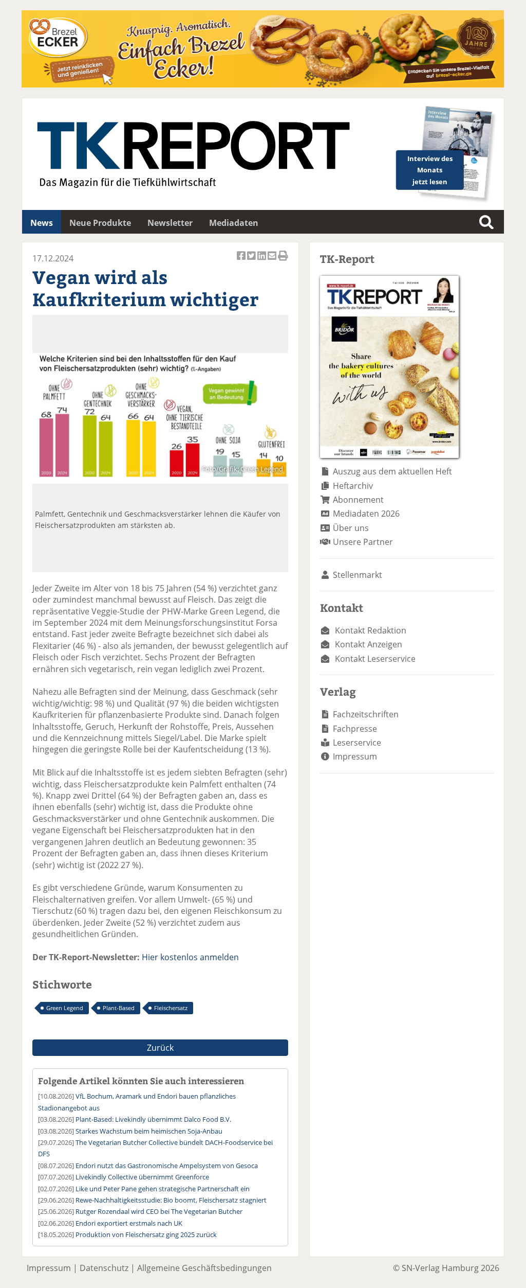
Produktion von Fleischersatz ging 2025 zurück (146, 1234)
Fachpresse (355, 728)
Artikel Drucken (283, 261)
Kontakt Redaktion (370, 630)
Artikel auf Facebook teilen (242, 261)
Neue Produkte (100, 222)
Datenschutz (104, 1268)
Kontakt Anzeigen (368, 644)
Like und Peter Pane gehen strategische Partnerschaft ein (163, 1188)
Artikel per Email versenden (273, 261)
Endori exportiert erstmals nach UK (129, 1223)
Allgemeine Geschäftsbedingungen (204, 1268)
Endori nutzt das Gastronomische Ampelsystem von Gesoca (167, 1165)
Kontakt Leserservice (375, 658)
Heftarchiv (353, 485)
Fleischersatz (170, 1008)
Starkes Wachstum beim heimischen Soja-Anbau (149, 1131)
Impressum (355, 756)
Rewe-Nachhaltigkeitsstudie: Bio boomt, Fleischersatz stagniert (171, 1200)
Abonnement (358, 499)
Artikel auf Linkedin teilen (262, 261)
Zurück (160, 1047)
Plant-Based (119, 1008)
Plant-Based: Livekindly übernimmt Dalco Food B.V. (153, 1119)
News (41, 222)
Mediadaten (233, 222)
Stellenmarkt (357, 574)
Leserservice (357, 742)
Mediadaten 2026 (366, 513)
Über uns (351, 528)
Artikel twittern (252, 261)
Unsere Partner (363, 542)
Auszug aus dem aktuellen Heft (392, 471)
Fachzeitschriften (366, 714)
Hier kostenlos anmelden (190, 957)
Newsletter (170, 222)
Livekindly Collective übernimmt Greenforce (142, 1176)
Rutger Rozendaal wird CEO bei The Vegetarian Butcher (159, 1211)
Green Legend (64, 1008)
